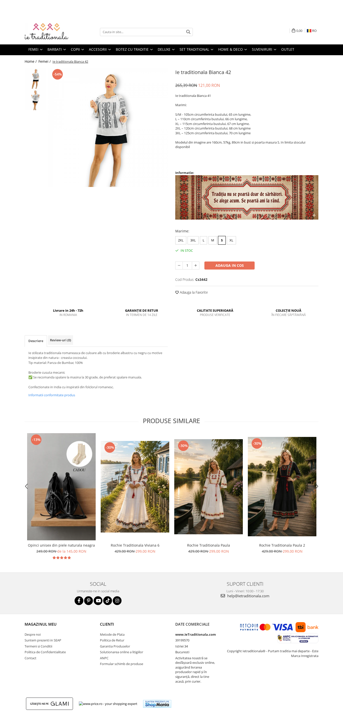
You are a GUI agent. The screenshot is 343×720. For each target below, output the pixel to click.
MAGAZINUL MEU (40, 624)
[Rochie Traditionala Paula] (208, 486)
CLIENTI (107, 624)
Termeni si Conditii (38, 646)
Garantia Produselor (115, 646)
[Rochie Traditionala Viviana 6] (135, 487)
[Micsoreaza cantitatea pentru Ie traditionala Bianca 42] (179, 265)
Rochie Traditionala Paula (208, 545)
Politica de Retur (112, 640)
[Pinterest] (88, 600)
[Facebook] (79, 600)
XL (231, 240)
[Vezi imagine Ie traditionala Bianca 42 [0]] (35, 78)
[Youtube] (98, 600)
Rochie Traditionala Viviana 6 (135, 545)
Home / (31, 61)
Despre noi (33, 634)
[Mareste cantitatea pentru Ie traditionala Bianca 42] (195, 265)
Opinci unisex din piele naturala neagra (61, 545)
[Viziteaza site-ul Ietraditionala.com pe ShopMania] (157, 704)
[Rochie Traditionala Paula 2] (282, 486)
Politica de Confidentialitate (45, 652)
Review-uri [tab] (60, 340)
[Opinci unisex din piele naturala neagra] (61, 486)
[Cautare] (188, 32)
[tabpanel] (108, 127)
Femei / (45, 61)
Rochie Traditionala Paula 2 (282, 545)
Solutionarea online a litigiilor (121, 652)
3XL (193, 240)
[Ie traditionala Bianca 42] (108, 127)
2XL (181, 240)
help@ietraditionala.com (247, 595)
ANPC (104, 658)
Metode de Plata (112, 634)
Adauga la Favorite (193, 292)
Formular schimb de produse (121, 664)
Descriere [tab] (35, 341)
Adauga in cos (229, 265)
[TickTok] (107, 600)
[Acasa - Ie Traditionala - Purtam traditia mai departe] (50, 32)
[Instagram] (117, 600)
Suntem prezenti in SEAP (43, 640)
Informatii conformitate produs (51, 395)
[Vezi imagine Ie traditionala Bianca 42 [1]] (35, 99)
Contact (30, 658)
